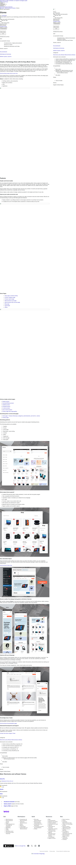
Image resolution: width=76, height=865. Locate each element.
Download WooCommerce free (66, 822)
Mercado (2, 8)
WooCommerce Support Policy (65, 835)
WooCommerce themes (10, 8)
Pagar (7, 828)
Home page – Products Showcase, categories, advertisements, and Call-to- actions (21, 415)
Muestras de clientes (53, 821)
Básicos (21, 825)
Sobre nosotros (65, 819)
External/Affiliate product (8, 403)
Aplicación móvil (9, 831)
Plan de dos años (5, 22)
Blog (49, 819)
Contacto (64, 839)
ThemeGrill (4, 15)
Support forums (51, 838)
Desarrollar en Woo (4, 0)
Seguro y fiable (7, 806)
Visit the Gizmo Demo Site (6, 565)
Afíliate (35, 828)
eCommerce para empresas (10, 833)
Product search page (9, 299)
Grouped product (6, 406)
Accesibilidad (51, 837)
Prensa (63, 820)
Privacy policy (52, 851)
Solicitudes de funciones (51, 827)
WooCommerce (9, 819)
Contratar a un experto (14, 0)
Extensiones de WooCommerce (23, 820)
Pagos (7, 822)
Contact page (5, 417)
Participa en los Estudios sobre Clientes (51, 834)
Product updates (52, 822)
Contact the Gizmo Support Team (7, 733)
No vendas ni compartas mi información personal (67, 832)
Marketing (8, 827)
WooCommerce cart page (10, 300)
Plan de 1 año (5, 20)
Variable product (6, 404)
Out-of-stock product (7, 409)
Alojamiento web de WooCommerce (52, 829)
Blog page (7, 304)
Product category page (10, 297)
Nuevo (21, 824)
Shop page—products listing (11, 295)
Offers (6, 307)
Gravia (1, 789)
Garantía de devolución (9, 801)
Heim (1, 793)
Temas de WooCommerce (23, 822)
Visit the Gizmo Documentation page (8, 723)
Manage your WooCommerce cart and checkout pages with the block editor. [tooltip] (19, 757)
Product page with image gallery (9, 411)
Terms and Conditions (44, 851)
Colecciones (23, 826)
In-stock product (6, 408)
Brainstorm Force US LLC (7, 781)
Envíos (7, 830)
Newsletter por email (53, 824)
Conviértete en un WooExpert (38, 824)
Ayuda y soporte (7, 803)
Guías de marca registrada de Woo (66, 827)
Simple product (5, 401)
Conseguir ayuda (23, 0)
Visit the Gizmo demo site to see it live (9, 73)
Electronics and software (6, 739)
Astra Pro (2, 778)
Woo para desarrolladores (37, 820)
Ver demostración (3, 28)
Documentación (51, 820)
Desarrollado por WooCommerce (24, 828)
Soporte (50, 825)
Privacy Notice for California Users (63, 851)
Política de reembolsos (65, 837)
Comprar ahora (3, 26)
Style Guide (7, 305)
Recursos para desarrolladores (37, 822)
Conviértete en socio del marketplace (39, 827)
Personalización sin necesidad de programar (10, 825)
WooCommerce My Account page (12, 302)
